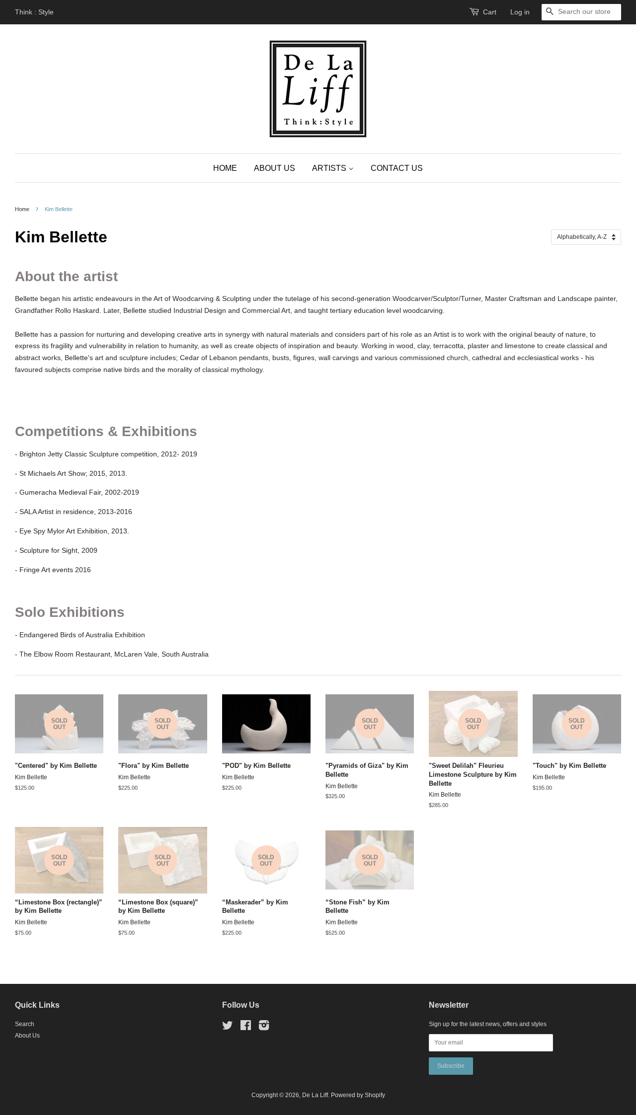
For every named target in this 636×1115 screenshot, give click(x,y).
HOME (225, 168)
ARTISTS (330, 168)
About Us (27, 1035)
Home (22, 209)
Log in (520, 12)
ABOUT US (274, 168)
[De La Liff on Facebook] (245, 1027)
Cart (489, 12)
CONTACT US (397, 168)
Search (24, 1024)
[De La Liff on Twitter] (227, 1027)
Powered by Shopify (358, 1095)
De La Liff (315, 1095)
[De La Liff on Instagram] (263, 1027)
